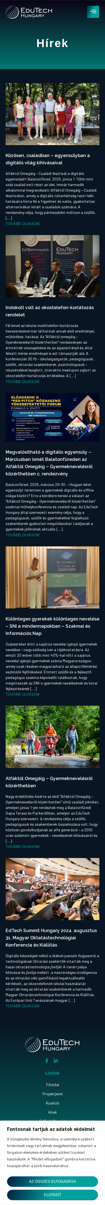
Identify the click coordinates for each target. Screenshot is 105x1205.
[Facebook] (47, 1060)
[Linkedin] (56, 1060)
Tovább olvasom (22, 224)
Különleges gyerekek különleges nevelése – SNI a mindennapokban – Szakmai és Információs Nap (52, 626)
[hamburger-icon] (93, 12)
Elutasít (52, 1195)
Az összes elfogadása (52, 1181)
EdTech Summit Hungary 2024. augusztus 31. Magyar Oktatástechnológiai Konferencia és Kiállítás (51, 938)
